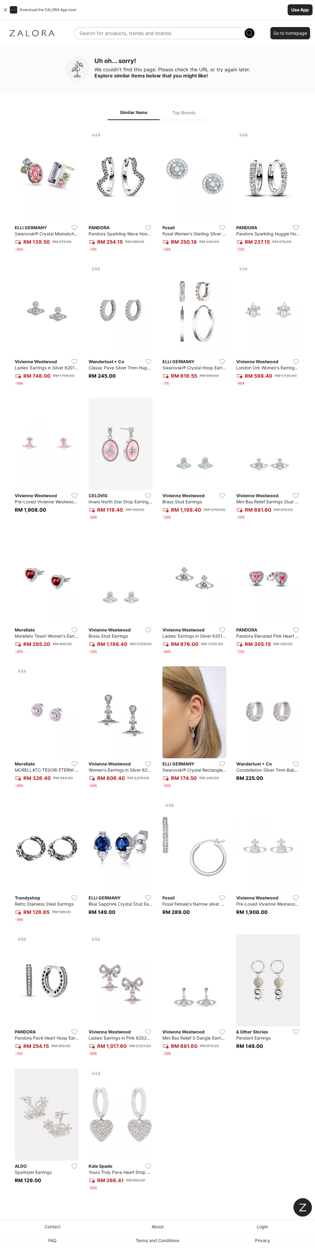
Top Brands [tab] (183, 112)
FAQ (52, 1240)
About (158, 1226)
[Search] (249, 33)
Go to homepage (290, 33)
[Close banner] (5, 10)
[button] (157, 10)
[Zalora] (32, 33)
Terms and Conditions (157, 1240)
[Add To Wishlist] (74, 228)
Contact (53, 1226)
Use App (300, 9)
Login (262, 1226)
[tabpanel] (157, 661)
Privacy (262, 1240)
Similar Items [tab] (133, 112)
